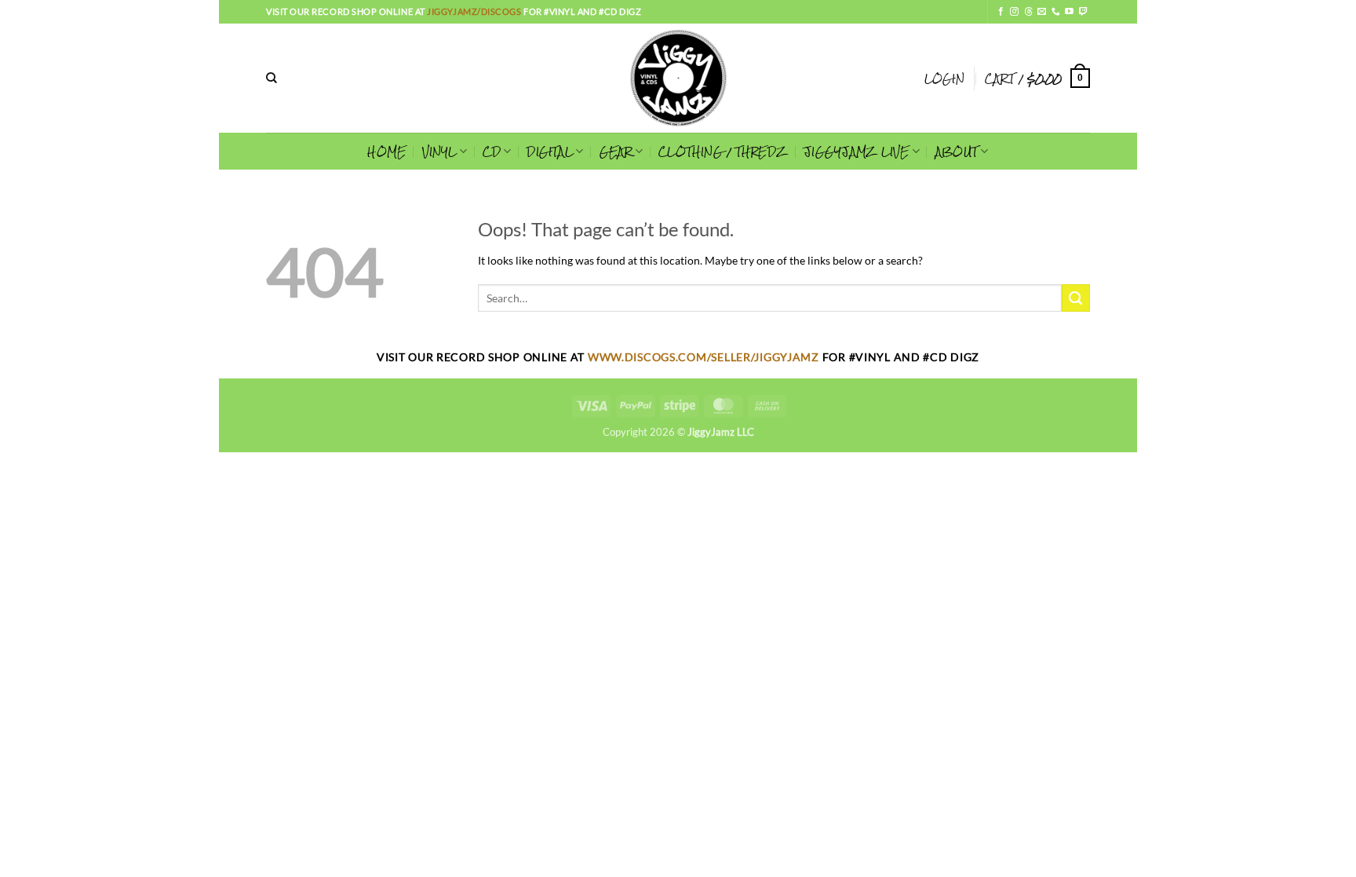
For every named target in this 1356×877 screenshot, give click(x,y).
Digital (550, 152)
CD (491, 152)
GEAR (616, 152)
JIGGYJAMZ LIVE (856, 152)
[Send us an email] (1041, 11)
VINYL (439, 152)
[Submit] (1076, 298)
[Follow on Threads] (1028, 11)
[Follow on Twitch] (1083, 11)
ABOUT (956, 152)
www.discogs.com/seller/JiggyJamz (705, 357)
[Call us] (1056, 11)
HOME (386, 152)
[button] (944, 78)
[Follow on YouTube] (1069, 11)
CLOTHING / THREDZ (723, 152)
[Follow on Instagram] (1014, 11)
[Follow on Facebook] (1001, 11)
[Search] (271, 78)
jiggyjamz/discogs (475, 11)
